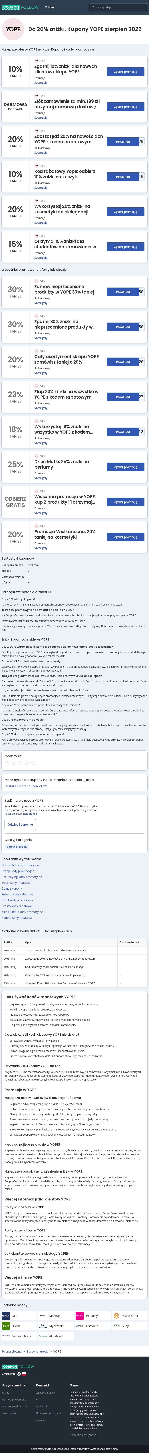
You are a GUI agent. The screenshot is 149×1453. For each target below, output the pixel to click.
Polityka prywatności (14, 1399)
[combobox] (118, 7)
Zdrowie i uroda (17, 846)
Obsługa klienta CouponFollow (26, 786)
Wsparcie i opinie (46, 1392)
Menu (51, 7)
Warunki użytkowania (14, 1406)
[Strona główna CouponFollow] (20, 7)
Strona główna (11, 1351)
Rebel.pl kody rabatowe (17, 894)
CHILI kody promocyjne (17, 900)
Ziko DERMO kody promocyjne (22, 912)
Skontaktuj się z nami (48, 1413)
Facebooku (11, 813)
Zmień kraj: (8, 1374)
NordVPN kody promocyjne (20, 865)
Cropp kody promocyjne (17, 871)
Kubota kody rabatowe (17, 918)
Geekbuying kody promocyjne (21, 877)
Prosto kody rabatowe (16, 906)
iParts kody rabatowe (16, 883)
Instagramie (30, 813)
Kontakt (42, 1385)
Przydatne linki (14, 1385)
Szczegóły (40, 83)
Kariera (40, 1420)
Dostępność (9, 1413)
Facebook (41, 1406)
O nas (5, 1392)
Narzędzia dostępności (83, 1435)
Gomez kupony (11, 888)
